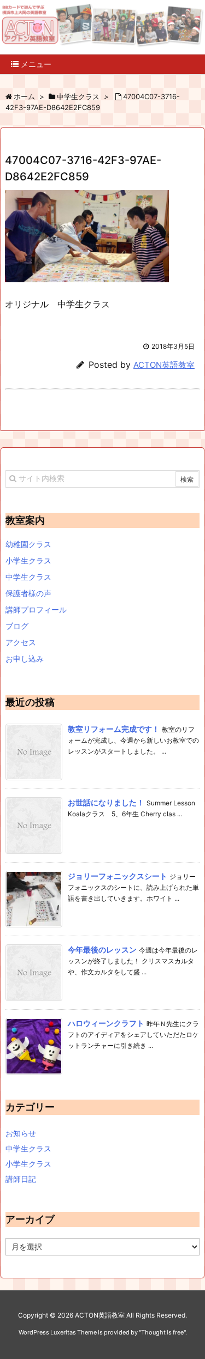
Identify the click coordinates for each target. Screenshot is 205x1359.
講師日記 (20, 1179)
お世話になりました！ (106, 802)
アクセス (20, 642)
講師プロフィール (36, 609)
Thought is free (162, 1332)
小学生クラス (28, 560)
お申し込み (24, 658)
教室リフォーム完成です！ (114, 728)
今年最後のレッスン (102, 949)
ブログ (16, 625)
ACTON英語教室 (164, 365)
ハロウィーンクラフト (106, 1023)
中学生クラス (28, 576)
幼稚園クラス (28, 544)
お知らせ (20, 1133)
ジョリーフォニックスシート (117, 876)
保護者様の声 (28, 593)
